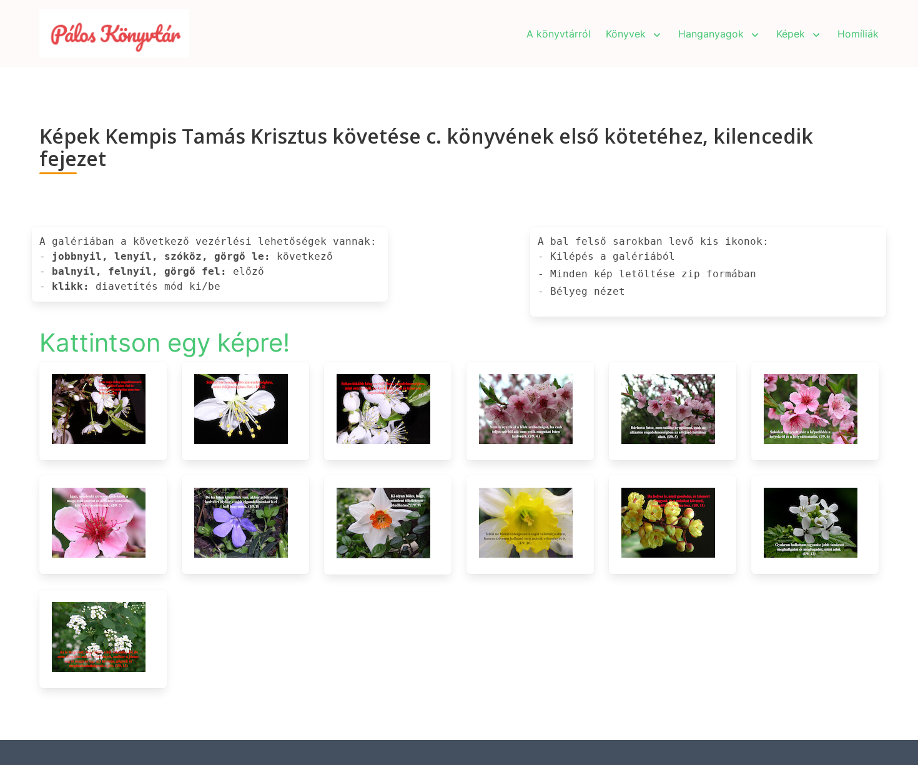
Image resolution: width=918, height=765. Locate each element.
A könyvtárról (558, 33)
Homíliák (858, 33)
